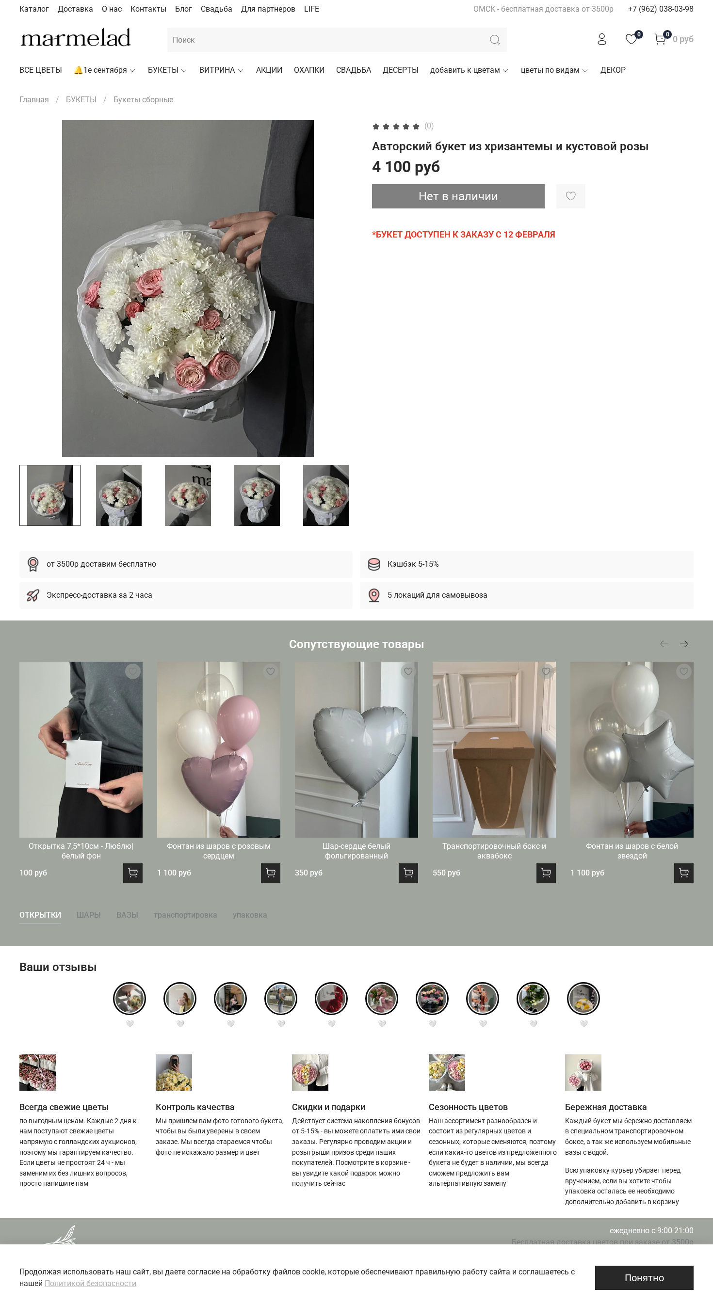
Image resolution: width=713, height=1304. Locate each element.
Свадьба (216, 9)
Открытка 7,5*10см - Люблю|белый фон (81, 851)
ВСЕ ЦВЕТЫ (40, 70)
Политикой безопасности (90, 1283)
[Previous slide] (35, 288)
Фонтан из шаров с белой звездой (632, 851)
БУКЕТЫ (163, 70)
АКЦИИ (269, 70)
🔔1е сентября (100, 70)
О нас (112, 9)
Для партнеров (268, 9)
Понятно (644, 1278)
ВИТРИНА (217, 70)
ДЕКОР (613, 70)
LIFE (311, 9)
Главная (34, 99)
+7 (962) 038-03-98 (661, 9)
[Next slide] (341, 288)
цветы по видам (550, 70)
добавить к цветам (465, 70)
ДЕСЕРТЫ (401, 70)
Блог (183, 9)
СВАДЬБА (353, 70)
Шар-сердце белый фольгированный (356, 851)
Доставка (75, 9)
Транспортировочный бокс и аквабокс (494, 851)
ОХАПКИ (309, 70)
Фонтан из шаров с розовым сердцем (219, 851)
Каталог (34, 9)
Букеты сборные (143, 99)
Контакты (148, 9)
